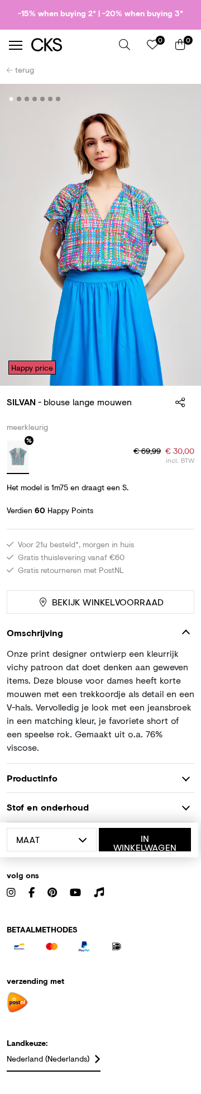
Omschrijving (35, 632)
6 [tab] (50, 99)
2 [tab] (19, 99)
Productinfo (32, 777)
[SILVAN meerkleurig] (18, 457)
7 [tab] (58, 99)
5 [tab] (43, 99)
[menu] (15, 45)
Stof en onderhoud (48, 807)
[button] (124, 45)
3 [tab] (27, 99)
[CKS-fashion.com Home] (71, 45)
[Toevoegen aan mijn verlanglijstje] (177, 99)
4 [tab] (35, 99)
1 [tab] (11, 99)
